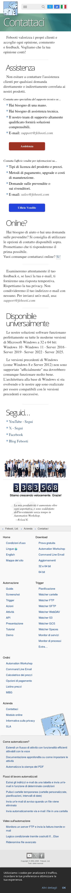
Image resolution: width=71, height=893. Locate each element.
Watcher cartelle (48, 594)
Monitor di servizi (49, 635)
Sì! (58, 256)
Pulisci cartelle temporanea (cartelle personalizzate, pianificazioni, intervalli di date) (36, 793)
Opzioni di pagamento (19, 680)
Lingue (10, 548)
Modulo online (14, 715)
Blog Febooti (18, 441)
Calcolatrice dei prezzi (19, 675)
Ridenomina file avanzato (21, 842)
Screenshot (13, 594)
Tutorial (10, 629)
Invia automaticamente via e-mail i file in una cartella (37, 811)
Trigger (10, 600)
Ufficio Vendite (27, 207)
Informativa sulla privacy (20, 720)
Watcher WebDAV (49, 612)
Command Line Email (51, 554)
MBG (9, 692)
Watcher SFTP (47, 606)
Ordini (6, 657)
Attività (10, 612)
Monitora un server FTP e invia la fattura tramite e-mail (36, 828)
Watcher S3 (45, 617)
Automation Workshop (52, 548)
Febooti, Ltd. (10, 8)
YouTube (15, 421)
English (10, 554)
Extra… (43, 646)
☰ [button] (25, 7)
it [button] (63, 7)
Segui (29, 421)
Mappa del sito (14, 560)
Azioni (9, 606)
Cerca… (43, 7)
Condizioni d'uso (15, 543)
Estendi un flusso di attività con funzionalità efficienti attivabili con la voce (36, 749)
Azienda (28, 528)
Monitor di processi (50, 641)
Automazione (11, 583)
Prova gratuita (47, 543)
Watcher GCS (47, 623)
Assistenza (27, 146)
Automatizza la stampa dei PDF (25, 766)
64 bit (42, 572)
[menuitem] (25, 7)
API (8, 617)
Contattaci (12, 709)
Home (6, 537)
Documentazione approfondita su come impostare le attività (37, 759)
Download (41, 537)
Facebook (57, 7)
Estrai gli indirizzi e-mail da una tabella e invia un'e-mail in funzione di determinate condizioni (36, 784)
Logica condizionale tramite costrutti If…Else (32, 836)
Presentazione (14, 623)
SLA (8, 726)
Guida (9, 588)
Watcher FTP (46, 600)
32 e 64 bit (45, 566)
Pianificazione (47, 588)
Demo (9, 635)
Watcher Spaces (48, 629)
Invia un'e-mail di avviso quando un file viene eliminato (32, 803)
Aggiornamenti (47, 560)
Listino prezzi (14, 686)
